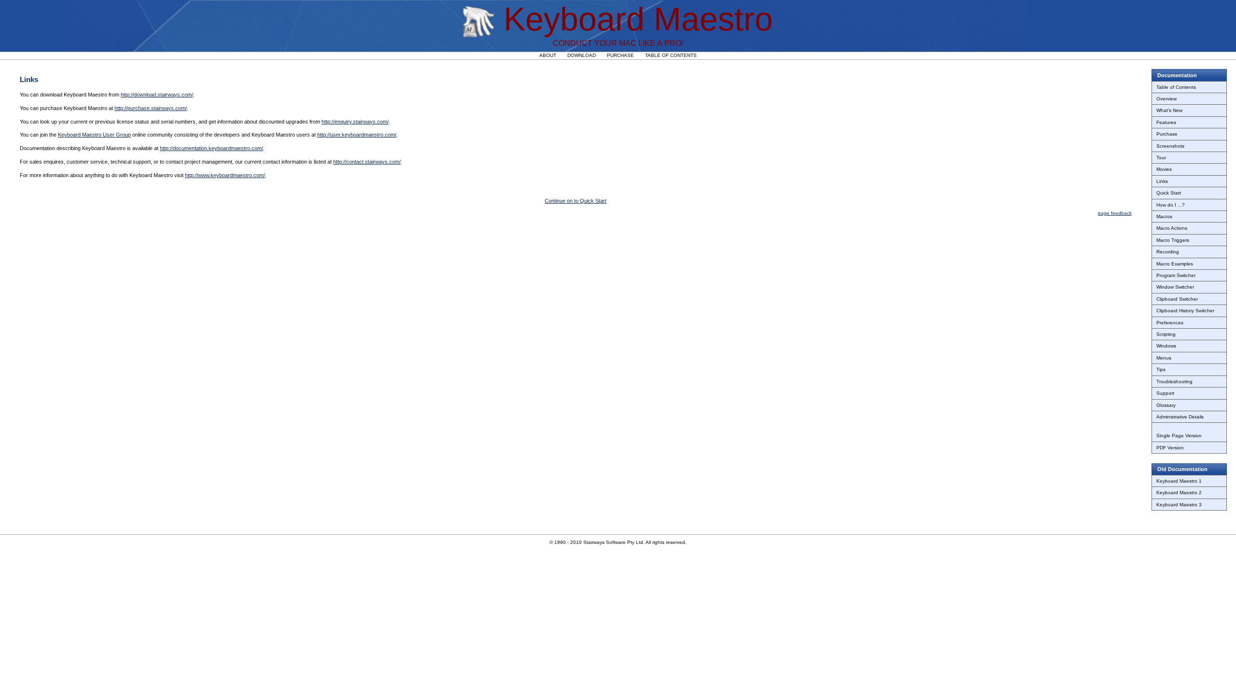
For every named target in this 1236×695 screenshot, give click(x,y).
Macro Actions (1171, 228)
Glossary (1166, 405)
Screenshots (1170, 146)
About (547, 55)
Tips (1161, 369)
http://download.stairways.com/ (157, 94)
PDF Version (1170, 447)
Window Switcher (1175, 287)
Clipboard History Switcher (1185, 310)
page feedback (1115, 213)
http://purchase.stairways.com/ (150, 108)
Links (1162, 181)
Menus (1163, 358)
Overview (1166, 98)
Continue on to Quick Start (575, 201)
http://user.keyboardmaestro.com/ (356, 135)
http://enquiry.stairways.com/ (355, 122)
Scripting (1166, 334)
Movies (1164, 169)
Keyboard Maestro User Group (94, 135)
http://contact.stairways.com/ (367, 162)
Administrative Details (1180, 416)
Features (1166, 122)
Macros (1164, 216)
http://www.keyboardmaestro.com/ (225, 175)
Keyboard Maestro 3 (1179, 504)
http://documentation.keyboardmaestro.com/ (211, 148)
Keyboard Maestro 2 (1179, 492)
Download (581, 55)
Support (1165, 393)
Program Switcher (1175, 275)
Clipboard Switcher (1177, 299)
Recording (1167, 251)
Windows (1166, 345)
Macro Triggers (1172, 240)
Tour (1161, 157)
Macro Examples (1174, 263)
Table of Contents (671, 55)
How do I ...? (1170, 205)
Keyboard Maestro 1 (1179, 481)
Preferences (1169, 322)
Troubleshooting (1174, 381)
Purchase (620, 55)
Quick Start (1168, 192)
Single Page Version (1179, 435)
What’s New (1169, 110)
